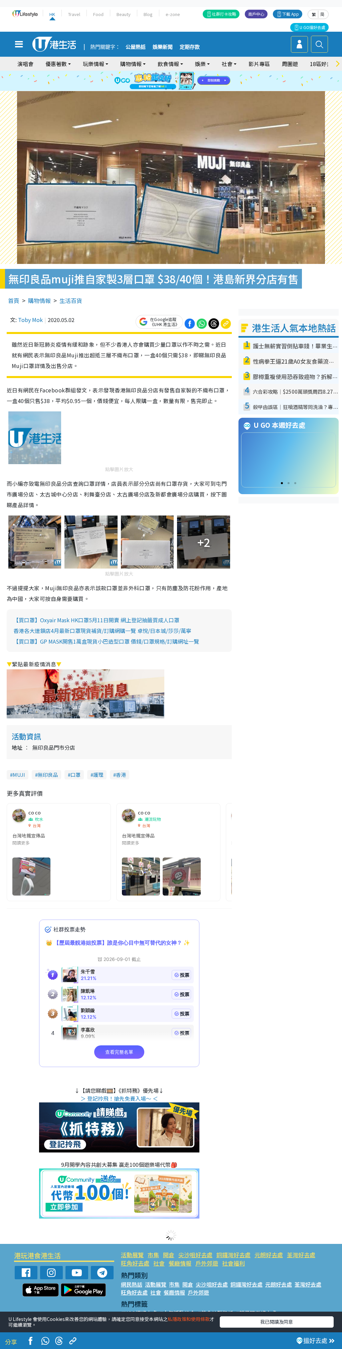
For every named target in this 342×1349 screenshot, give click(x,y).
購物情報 (39, 300)
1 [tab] (156, 73)
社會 (159, 1263)
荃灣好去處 (301, 1255)
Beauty (124, 14)
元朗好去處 (268, 1255)
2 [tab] (162, 73)
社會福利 (233, 1263)
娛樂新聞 (163, 47)
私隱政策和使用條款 (189, 1319)
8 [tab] (162, 81)
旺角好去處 (135, 1263)
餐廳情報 (180, 1263)
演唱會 (25, 64)
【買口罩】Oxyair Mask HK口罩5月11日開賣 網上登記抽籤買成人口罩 (96, 620)
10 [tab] (176, 81)
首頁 (13, 300)
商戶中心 (256, 14)
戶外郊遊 (206, 1263)
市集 (153, 1255)
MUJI (19, 774)
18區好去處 (323, 64)
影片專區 (259, 64)
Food (98, 14)
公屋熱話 (136, 47)
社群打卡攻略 (224, 14)
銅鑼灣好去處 (233, 1255)
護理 (98, 774)
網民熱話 (131, 1284)
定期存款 (190, 47)
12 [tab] (189, 81)
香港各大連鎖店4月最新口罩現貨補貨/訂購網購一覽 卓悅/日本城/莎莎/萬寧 (102, 631)
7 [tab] (156, 81)
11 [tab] (182, 81)
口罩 (75, 774)
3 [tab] (169, 73)
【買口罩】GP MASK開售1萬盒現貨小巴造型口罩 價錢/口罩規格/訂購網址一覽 (106, 641)
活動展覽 (132, 1255)
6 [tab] (189, 73)
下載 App (290, 14)
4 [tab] (176, 73)
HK (52, 14)
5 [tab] (182, 73)
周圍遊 (290, 64)
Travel (74, 14)
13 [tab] (166, 89)
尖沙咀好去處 (195, 1255)
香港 (121, 774)
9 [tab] (169, 81)
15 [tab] (179, 89)
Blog (148, 14)
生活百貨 (70, 300)
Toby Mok (30, 320)
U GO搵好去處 (312, 27)
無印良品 (48, 774)
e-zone (173, 14)
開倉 (168, 1255)
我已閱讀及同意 (276, 1321)
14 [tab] (172, 89)
